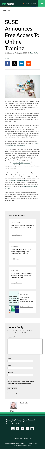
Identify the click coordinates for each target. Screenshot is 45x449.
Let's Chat (18, 424)
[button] (7, 63)
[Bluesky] (32, 428)
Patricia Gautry (15, 259)
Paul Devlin (34, 53)
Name (10, 358)
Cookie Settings (33, 443)
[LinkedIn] (27, 428)
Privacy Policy (17, 445)
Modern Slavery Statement (26, 420)
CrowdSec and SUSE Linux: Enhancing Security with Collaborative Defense (21, 251)
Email (10, 365)
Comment (11, 337)
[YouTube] (13, 428)
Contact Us (9, 424)
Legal (14, 420)
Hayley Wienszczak (16, 235)
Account (27, 3)
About (8, 422)
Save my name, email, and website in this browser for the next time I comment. (21, 382)
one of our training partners (21, 163)
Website (10, 372)
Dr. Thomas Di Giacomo (26, 307)
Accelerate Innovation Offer (18, 180)
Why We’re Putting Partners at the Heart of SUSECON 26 (22, 226)
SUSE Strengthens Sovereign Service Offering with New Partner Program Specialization (21, 276)
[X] (22, 428)
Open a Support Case (25, 438)
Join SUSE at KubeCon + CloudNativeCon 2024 (26, 300)
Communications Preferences (21, 422)
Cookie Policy (27, 445)
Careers (8, 420)
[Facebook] (17, 428)
